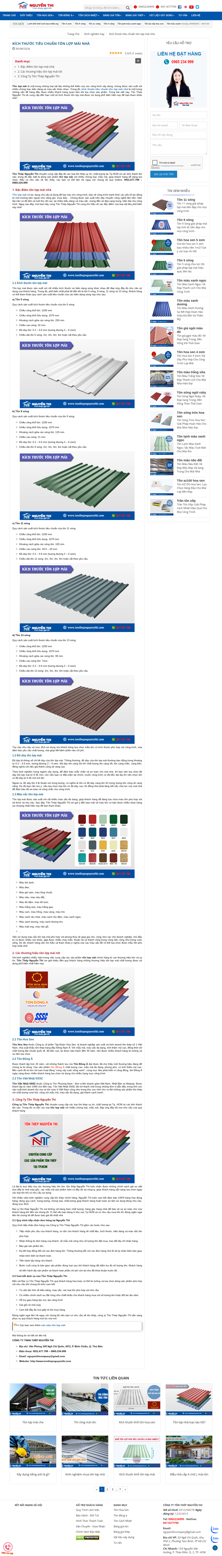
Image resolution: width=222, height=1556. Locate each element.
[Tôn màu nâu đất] (161, 467)
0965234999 (146, 6)
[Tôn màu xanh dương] (161, 311)
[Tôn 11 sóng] (161, 206)
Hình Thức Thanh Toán (89, 1520)
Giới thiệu (26, 15)
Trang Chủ (73, 34)
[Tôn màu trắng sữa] (161, 378)
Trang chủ (9, 15)
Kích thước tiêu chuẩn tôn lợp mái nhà (132, 34)
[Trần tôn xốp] (161, 507)
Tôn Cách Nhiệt (87, 15)
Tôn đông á (65, 15)
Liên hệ (195, 15)
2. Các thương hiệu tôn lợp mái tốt (40, 71)
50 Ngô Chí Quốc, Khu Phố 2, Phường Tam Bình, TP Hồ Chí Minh (184, 1541)
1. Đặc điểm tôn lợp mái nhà (36, 67)
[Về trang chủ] (37, 6)
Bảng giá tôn (111, 15)
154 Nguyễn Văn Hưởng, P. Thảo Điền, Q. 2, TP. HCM (184, 1550)
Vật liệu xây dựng (161, 15)
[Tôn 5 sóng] (161, 267)
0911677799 (168, 6)
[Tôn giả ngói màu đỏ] (161, 337)
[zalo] (215, 1538)
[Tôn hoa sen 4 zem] (161, 358)
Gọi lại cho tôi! (164, 174)
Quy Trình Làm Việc (87, 1510)
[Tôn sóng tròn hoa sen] (161, 421)
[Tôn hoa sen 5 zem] (161, 246)
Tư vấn (182, 15)
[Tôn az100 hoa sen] (161, 487)
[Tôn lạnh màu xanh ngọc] (161, 445)
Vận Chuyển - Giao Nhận (90, 1526)
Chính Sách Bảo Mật (88, 1531)
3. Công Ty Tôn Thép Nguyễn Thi (38, 76)
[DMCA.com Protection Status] (87, 1537)
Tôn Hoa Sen (44, 15)
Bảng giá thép (134, 15)
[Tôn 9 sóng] (161, 226)
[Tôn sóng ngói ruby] (161, 399)
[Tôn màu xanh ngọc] (161, 287)
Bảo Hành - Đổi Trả (87, 1515)
